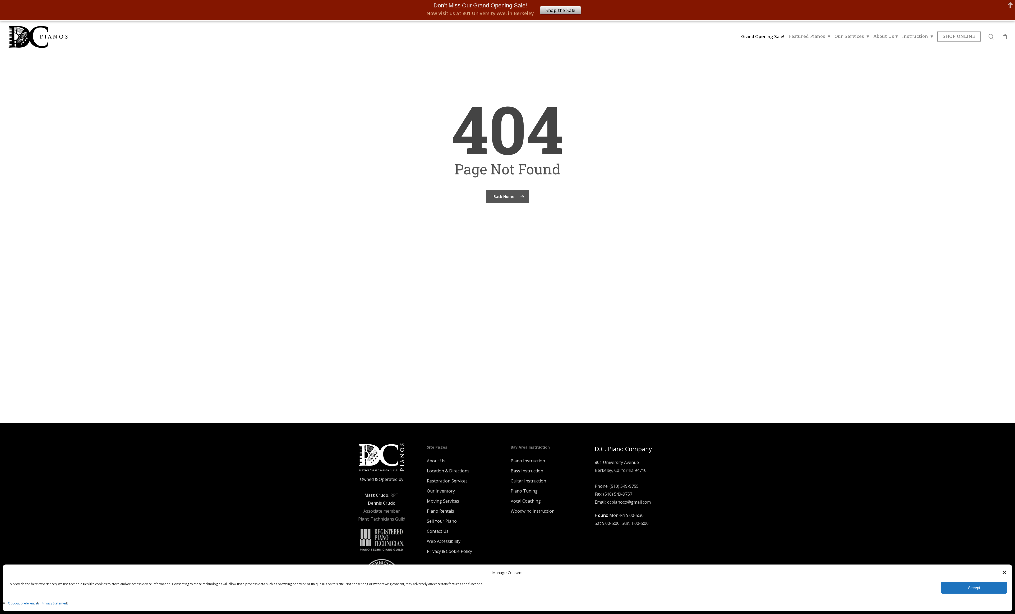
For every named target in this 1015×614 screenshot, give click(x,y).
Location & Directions (448, 471)
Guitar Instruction (528, 481)
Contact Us (438, 531)
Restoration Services (447, 481)
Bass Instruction (527, 471)
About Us (436, 461)
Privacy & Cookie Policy (449, 551)
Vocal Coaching (526, 501)
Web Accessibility (443, 541)
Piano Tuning (524, 491)
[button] (1004, 572)
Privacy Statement (54, 603)
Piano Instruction (528, 461)
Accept (974, 587)
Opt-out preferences (23, 603)
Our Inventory (441, 491)
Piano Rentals (440, 511)
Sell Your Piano (442, 521)
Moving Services (443, 501)
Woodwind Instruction (533, 511)
